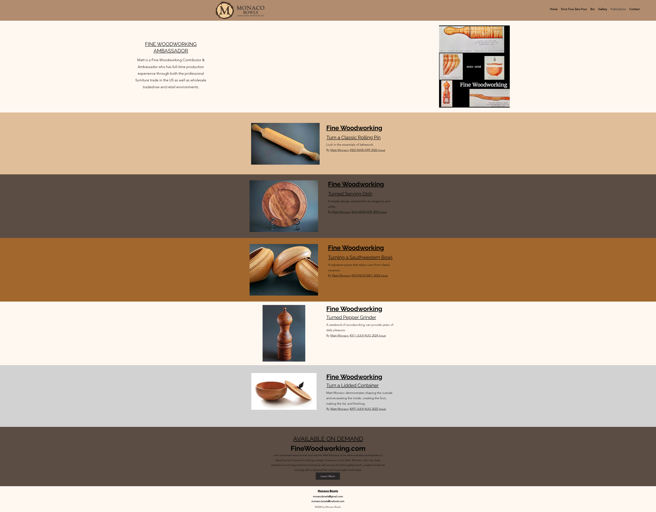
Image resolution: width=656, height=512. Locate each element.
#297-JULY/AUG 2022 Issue (368, 409)
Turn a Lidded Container (352, 385)
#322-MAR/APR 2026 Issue (367, 150)
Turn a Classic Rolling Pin (353, 137)
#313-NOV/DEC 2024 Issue (369, 275)
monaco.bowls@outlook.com (327, 501)
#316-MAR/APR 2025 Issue (369, 212)
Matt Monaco (339, 150)
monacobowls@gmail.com (328, 496)
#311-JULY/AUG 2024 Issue (368, 335)
